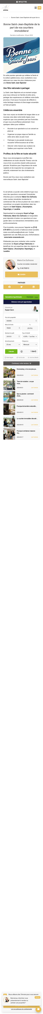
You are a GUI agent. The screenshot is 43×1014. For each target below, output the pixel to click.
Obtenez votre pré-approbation (21, 302)
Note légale (10, 357)
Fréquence (25, 341)
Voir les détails (34, 357)
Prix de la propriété (10, 317)
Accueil (5, 17)
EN (39, 8)
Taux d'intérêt (26, 333)
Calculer (11, 351)
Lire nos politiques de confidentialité (21, 1009)
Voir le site (21, 357)
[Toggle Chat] (38, 1009)
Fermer (37, 997)
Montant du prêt (9, 333)
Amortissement (9, 341)
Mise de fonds (9, 324)
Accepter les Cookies (21, 1005)
